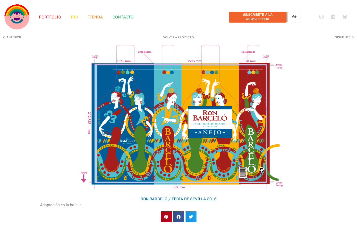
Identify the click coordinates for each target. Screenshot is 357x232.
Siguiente (343, 37)
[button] (166, 216)
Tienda (95, 17)
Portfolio (50, 17)
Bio (74, 17)
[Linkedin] (333, 17)
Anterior (13, 37)
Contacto (123, 17)
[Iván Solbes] (17, 17)
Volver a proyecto (178, 37)
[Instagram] (321, 17)
